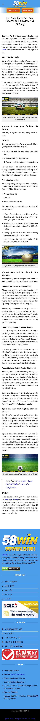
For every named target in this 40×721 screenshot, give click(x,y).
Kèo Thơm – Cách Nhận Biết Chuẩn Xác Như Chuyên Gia (19, 484)
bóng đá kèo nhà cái (22, 719)
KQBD (12, 719)
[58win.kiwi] (20, 3)
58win (4, 50)
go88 (7, 719)
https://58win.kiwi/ (18, 674)
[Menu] (3, 3)
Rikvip (33, 719)
